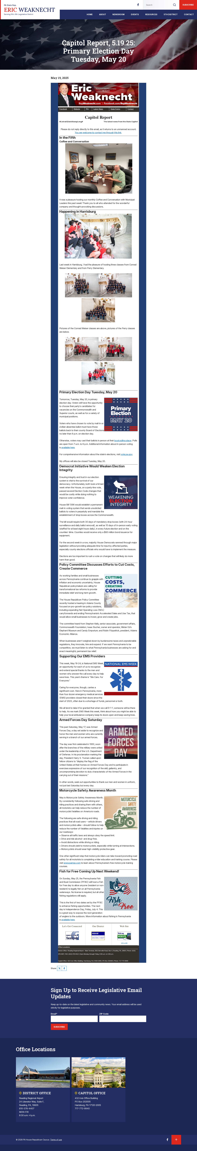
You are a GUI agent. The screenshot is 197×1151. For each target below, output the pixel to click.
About (102, 14)
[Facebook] (138, 5)
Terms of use (56, 1140)
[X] (59, 968)
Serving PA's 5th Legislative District (29, 9)
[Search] (174, 5)
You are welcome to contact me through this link (98, 132)
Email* (54, 1014)
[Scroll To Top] (176, 1140)
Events (135, 14)
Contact (189, 14)
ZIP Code (104, 1014)
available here (68, 447)
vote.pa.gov (126, 454)
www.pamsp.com (72, 863)
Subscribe (188, 5)
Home (90, 14)
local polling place (122, 440)
